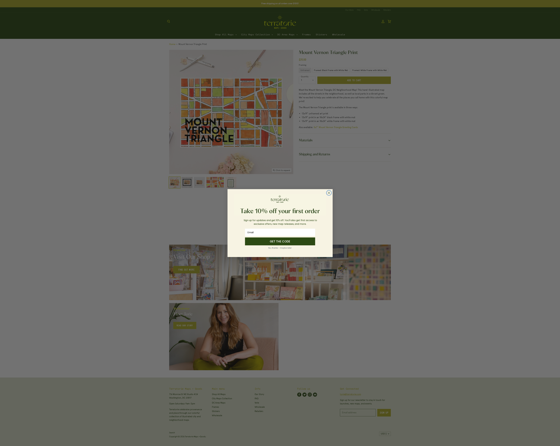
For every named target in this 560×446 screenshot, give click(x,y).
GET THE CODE (280, 241)
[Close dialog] (328, 192)
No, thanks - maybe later (280, 248)
